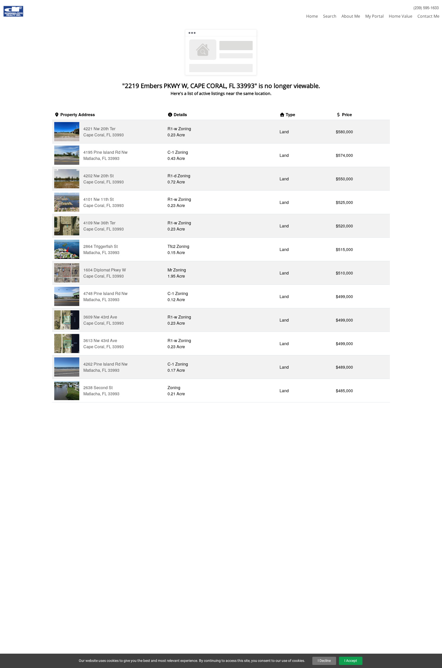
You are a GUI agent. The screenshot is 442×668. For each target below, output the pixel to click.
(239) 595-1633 (426, 7)
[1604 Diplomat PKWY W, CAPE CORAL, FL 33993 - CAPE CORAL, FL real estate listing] (66, 272)
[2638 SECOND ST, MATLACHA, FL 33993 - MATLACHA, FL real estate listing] (66, 390)
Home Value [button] (400, 16)
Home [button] (312, 16)
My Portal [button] (374, 16)
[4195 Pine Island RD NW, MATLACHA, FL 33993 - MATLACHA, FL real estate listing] (66, 155)
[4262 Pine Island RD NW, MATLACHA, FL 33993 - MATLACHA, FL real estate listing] (66, 366)
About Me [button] (350, 16)
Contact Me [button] (428, 16)
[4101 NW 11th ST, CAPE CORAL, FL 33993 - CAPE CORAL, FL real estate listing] (66, 202)
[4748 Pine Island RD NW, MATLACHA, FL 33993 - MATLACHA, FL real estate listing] (66, 296)
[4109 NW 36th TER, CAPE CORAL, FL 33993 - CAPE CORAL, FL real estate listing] (66, 225)
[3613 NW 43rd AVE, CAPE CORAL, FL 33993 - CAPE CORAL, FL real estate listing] (66, 343)
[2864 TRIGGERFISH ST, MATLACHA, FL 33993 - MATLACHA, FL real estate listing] (66, 249)
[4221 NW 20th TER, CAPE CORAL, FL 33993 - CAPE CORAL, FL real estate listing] (66, 131)
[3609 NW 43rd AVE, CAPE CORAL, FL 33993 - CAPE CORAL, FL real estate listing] (66, 319)
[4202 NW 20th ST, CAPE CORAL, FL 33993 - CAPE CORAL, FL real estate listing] (66, 178)
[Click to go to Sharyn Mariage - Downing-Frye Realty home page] (13, 9)
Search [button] (329, 16)
